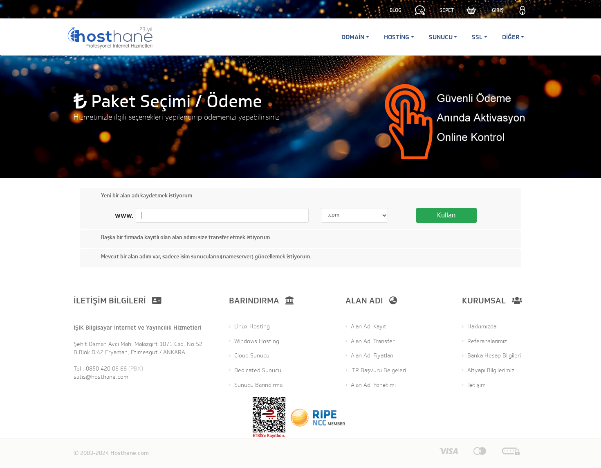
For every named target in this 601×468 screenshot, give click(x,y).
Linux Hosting (252, 326)
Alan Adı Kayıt (368, 326)
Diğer (510, 37)
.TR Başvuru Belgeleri (378, 370)
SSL (477, 37)
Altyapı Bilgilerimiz (490, 370)
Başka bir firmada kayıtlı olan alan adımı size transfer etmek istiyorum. (186, 237)
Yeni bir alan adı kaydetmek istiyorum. (147, 195)
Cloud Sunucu (251, 355)
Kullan (446, 215)
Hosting (396, 37)
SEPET (447, 10)
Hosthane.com (129, 453)
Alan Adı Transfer (373, 341)
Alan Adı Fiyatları (372, 355)
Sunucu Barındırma (258, 385)
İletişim (476, 385)
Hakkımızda (481, 326)
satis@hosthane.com (101, 376)
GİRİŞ (498, 10)
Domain (352, 37)
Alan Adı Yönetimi (373, 385)
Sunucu (441, 37)
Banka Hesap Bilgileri (494, 355)
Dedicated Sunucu (257, 370)
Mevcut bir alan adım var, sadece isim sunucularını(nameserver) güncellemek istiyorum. (206, 256)
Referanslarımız (487, 341)
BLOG (395, 10)
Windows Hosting (256, 341)
